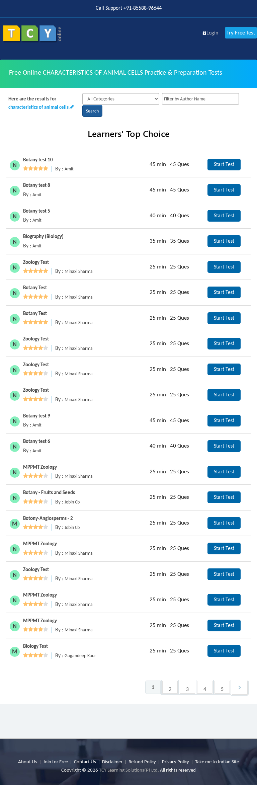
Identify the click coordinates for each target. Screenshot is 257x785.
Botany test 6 (36, 441)
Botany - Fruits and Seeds (49, 492)
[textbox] (200, 99)
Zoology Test (36, 262)
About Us (27, 762)
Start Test (224, 164)
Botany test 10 (38, 160)
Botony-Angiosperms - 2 (48, 518)
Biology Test (35, 646)
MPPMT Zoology (40, 467)
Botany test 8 (36, 185)
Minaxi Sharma (79, 271)
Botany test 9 (36, 416)
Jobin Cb (72, 502)
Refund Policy (142, 762)
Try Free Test (241, 32)
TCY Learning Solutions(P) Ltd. (129, 770)
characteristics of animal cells (38, 107)
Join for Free (55, 762)
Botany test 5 (36, 211)
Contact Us (85, 762)
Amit (69, 169)
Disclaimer (112, 762)
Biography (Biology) (43, 236)
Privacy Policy (175, 762)
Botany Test (35, 288)
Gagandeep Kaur (80, 655)
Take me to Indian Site (217, 762)
